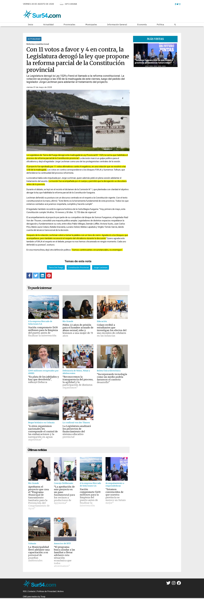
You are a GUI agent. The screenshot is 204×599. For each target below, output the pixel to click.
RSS (24, 591)
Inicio (30, 24)
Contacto (31, 591)
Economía (142, 24)
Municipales (91, 24)
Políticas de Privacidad (46, 591)
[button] (136, 55)
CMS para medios (30, 596)
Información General (117, 24)
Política (160, 24)
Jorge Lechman (100, 267)
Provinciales (69, 24)
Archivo (60, 591)
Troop (43, 596)
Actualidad (48, 24)
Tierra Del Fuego (56, 267)
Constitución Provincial (78, 267)
